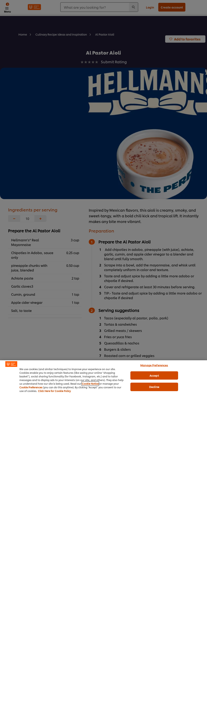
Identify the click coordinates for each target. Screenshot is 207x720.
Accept (154, 375)
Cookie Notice (90, 383)
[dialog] (103, 540)
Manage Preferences (154, 365)
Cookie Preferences (30, 387)
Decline (154, 387)
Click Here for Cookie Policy (54, 391)
